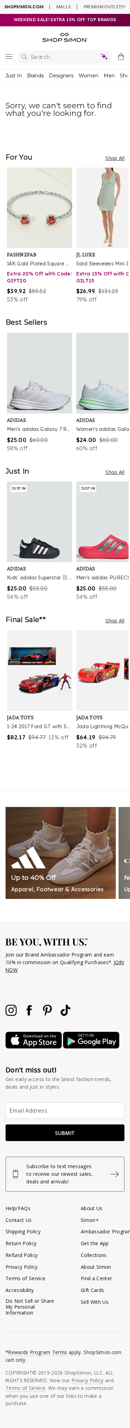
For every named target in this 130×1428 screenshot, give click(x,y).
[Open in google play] (91, 1046)
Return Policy (21, 1243)
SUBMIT (65, 1133)
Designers (61, 76)
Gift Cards (92, 1290)
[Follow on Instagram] (12, 1014)
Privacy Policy (22, 1267)
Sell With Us (95, 1302)
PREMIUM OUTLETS (104, 6)
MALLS (63, 6)
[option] (41, 236)
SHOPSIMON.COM (24, 6)
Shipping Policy (23, 1231)
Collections (94, 1255)
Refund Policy (21, 1255)
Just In (14, 76)
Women (88, 76)
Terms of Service (25, 1278)
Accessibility (20, 1290)
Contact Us (19, 1220)
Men (109, 76)
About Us (92, 1208)
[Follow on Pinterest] (48, 1014)
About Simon (96, 1267)
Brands (35, 76)
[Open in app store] (34, 1046)
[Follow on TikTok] (65, 1014)
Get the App (95, 1243)
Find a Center (96, 1278)
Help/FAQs (18, 1208)
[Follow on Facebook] (30, 1014)
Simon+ (90, 1220)
